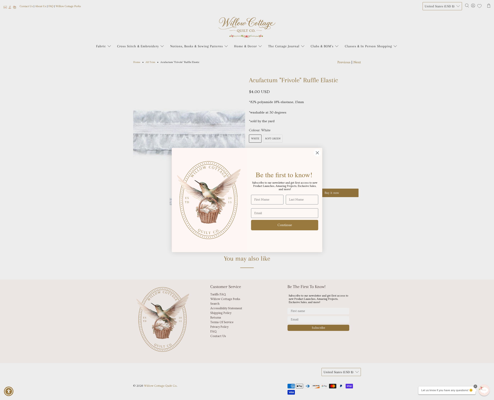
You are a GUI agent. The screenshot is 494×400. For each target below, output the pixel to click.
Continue (284, 225)
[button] (484, 390)
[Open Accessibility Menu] (9, 391)
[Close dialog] (317, 152)
